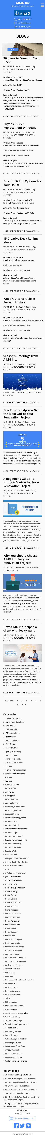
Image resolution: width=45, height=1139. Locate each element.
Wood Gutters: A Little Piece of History (19, 300)
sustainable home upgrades (16, 1013)
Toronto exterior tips (13, 1020)
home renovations (12, 924)
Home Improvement (13, 902)
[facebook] (16, 1127)
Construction (10, 788)
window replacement (13, 1053)
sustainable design (13, 759)
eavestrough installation (15, 722)
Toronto (8, 766)
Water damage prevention (15, 1039)
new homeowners (12, 954)
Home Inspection (12, 906)
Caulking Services (12, 784)
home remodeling (12, 917)
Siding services (11, 1002)
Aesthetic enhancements (15, 773)
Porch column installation (15, 961)
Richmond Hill (10, 983)
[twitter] (22, 1127)
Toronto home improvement (17, 1024)
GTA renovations (12, 733)
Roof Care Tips (11, 987)
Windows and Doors (13, 1057)
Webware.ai (27, 1134)
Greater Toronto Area (14, 865)
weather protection (13, 1042)
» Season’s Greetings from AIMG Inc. (18, 1093)
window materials (12, 1050)
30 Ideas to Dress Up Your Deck (21, 60)
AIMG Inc (9, 777)
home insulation (11, 910)
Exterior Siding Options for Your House (22, 183)
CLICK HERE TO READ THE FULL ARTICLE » (21, 116)
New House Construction (15, 958)
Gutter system (11, 884)
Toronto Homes (11, 1028)
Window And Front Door (15, 1046)
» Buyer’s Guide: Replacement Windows (19, 1078)
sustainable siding (12, 1016)
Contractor (9, 792)
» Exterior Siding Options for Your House (19, 1082)
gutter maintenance (13, 876)
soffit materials (11, 1009)
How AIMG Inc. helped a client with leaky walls (20, 629)
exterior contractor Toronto (16, 829)
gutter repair (10, 737)
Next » (24, 704)
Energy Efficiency (12, 814)
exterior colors (11, 821)
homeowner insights (13, 939)
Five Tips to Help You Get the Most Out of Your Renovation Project (21, 413)
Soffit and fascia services (15, 1005)
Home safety (10, 928)
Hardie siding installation (15, 888)
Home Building (11, 891)
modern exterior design (14, 946)
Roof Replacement (12, 994)
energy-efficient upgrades (15, 818)
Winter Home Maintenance (16, 1061)
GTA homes (10, 725)
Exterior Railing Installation (16, 840)
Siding (7, 998)
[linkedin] (28, 1127)
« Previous (9, 700)
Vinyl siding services (13, 1031)
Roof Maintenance (12, 991)
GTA (7, 869)
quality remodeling (13, 751)
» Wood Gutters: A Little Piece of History (19, 1089)
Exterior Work (10, 851)
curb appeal (10, 795)
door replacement (12, 803)
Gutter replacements (13, 880)
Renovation (8, 69)
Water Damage (11, 1035)
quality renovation (12, 969)
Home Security (11, 932)
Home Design (10, 895)
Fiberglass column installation (17, 858)
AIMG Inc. (7, 392)
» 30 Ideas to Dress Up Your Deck (17, 1075)
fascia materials (11, 854)
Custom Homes (11, 799)
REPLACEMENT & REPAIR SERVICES (19, 980)
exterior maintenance (13, 836)
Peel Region (10, 744)
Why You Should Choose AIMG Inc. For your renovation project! (20, 559)
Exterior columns (12, 825)
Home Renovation (12, 921)
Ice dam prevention (13, 943)
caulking (8, 781)
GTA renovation (11, 729)
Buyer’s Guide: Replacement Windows (19, 126)
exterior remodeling (13, 843)
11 (18, 704)
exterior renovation (13, 847)
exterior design (11, 832)
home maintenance (13, 913)
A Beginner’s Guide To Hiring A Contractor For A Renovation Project (21, 482)
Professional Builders (13, 965)
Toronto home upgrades (15, 770)
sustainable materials (14, 762)
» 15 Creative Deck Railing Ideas (16, 1086)
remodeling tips (11, 755)
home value (10, 935)
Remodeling (30, 66)
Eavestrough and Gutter (14, 806)
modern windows (12, 740)
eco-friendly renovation (14, 810)
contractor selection (13, 718)
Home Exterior (11, 899)
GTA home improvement (15, 873)
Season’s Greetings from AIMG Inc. (20, 358)
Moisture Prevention (13, 950)
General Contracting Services (16, 862)
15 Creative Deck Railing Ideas (20, 240)
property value (11, 748)
